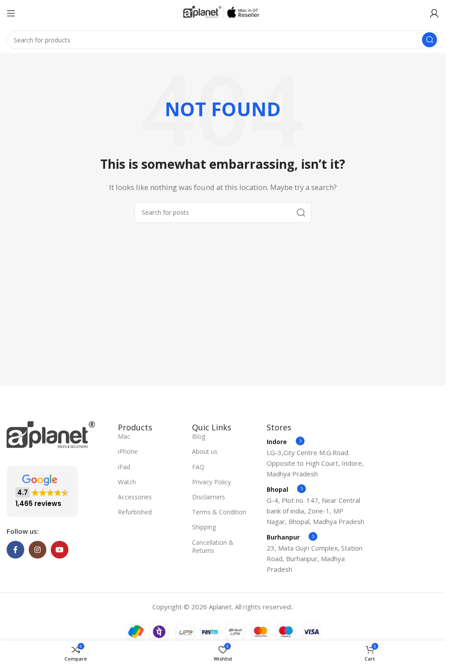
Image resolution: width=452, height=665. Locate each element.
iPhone (128, 451)
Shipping (204, 527)
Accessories (135, 497)
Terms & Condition (219, 512)
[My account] (434, 13)
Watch (127, 482)
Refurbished (135, 512)
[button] (42, 491)
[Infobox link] (286, 442)
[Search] (429, 39)
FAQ (198, 467)
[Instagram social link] (37, 550)
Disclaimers (208, 497)
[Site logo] (223, 12)
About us (205, 451)
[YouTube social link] (59, 550)
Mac (124, 436)
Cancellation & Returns (213, 546)
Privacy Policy (211, 482)
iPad (124, 467)
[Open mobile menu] (11, 13)
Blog (198, 436)
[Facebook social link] (15, 550)
